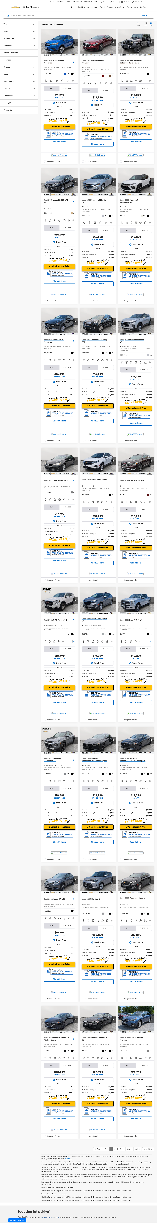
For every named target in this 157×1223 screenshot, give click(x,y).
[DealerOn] (23, 1217)
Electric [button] (102, 7)
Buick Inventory (83, 7)
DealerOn (45, 1217)
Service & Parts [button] (120, 7)
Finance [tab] (67, 88)
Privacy (57, 1217)
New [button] (75, 7)
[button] (75, 42)
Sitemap (51, 1217)
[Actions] (73, 62)
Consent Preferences (17, 1220)
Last (137, 1149)
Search (144, 15)
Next (129, 1149)
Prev (105, 1149)
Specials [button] (110, 7)
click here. (68, 1159)
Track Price (61, 103)
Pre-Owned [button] (94, 7)
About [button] (136, 7)
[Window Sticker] (74, 641)
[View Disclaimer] (73, 81)
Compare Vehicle (53, 161)
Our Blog (143, 7)
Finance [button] (130, 7)
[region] (59, 113)
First (98, 1149)
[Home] (71, 7)
